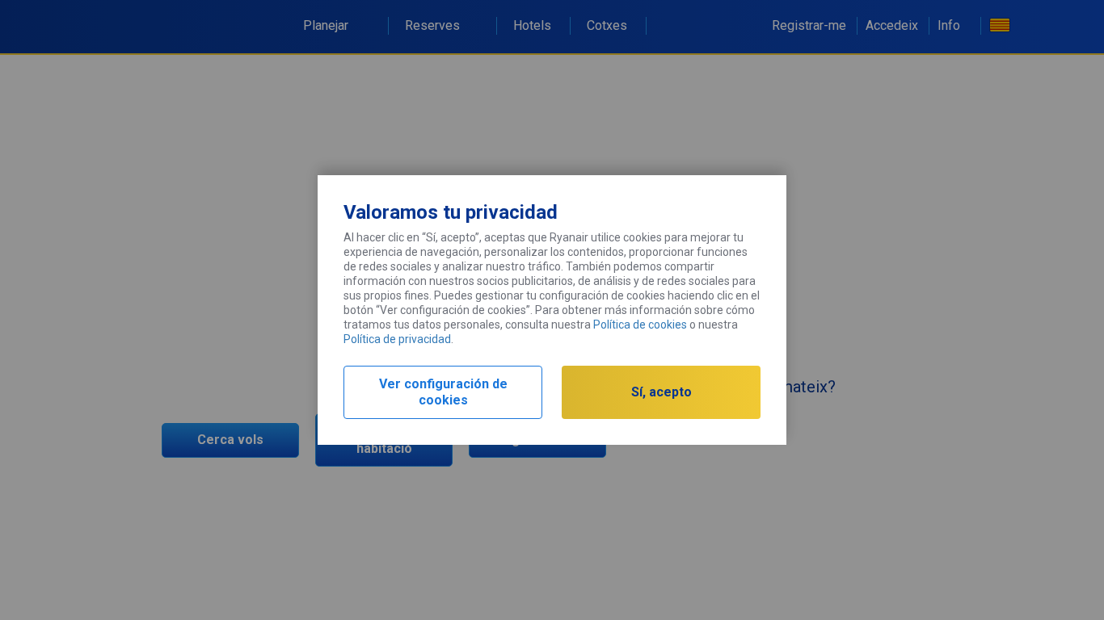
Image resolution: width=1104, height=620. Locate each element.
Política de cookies (640, 324)
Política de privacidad (397, 339)
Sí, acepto (661, 392)
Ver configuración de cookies (443, 392)
